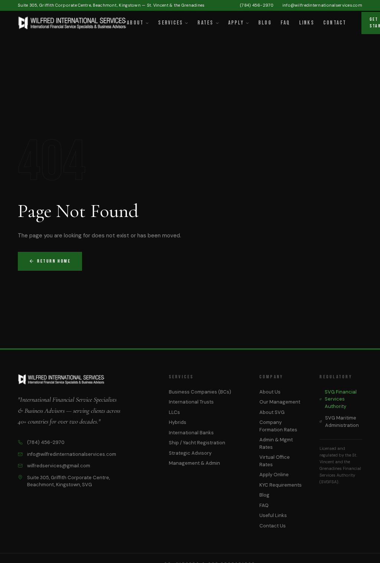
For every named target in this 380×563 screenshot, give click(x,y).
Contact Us (272, 526)
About (135, 22)
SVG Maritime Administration (342, 421)
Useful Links (273, 515)
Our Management (279, 402)
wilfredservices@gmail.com (58, 465)
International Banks (191, 432)
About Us (270, 392)
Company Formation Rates (278, 426)
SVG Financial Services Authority (341, 399)
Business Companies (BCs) (200, 392)
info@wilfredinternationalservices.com (322, 5)
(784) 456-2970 (256, 5)
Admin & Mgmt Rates (276, 443)
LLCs (174, 412)
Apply (236, 22)
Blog (265, 22)
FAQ (285, 22)
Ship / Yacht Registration (197, 442)
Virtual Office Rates (274, 461)
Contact (335, 22)
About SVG (272, 412)
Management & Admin (194, 463)
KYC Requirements (280, 485)
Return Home (54, 261)
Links (306, 22)
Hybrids (177, 422)
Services (170, 22)
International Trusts (191, 402)
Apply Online (274, 474)
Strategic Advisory (190, 453)
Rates (205, 22)
